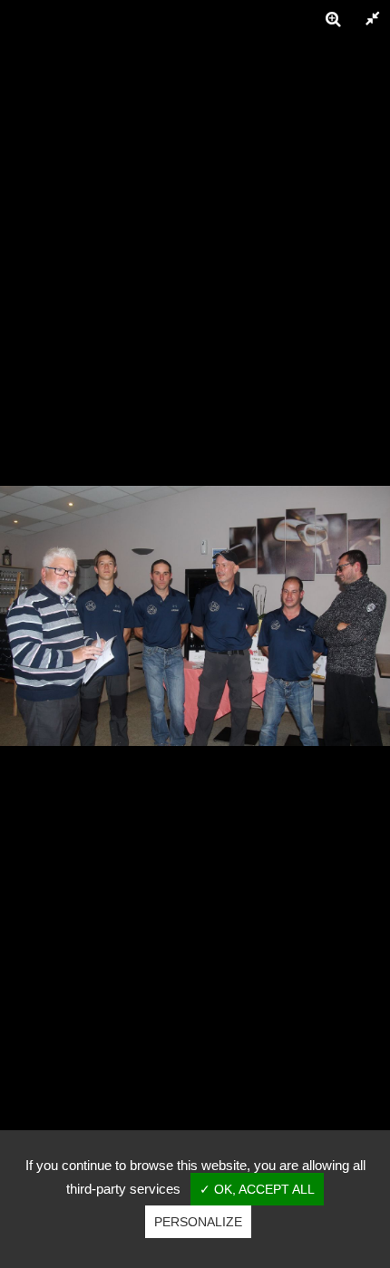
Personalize (198, 1222)
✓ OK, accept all (257, 1189)
